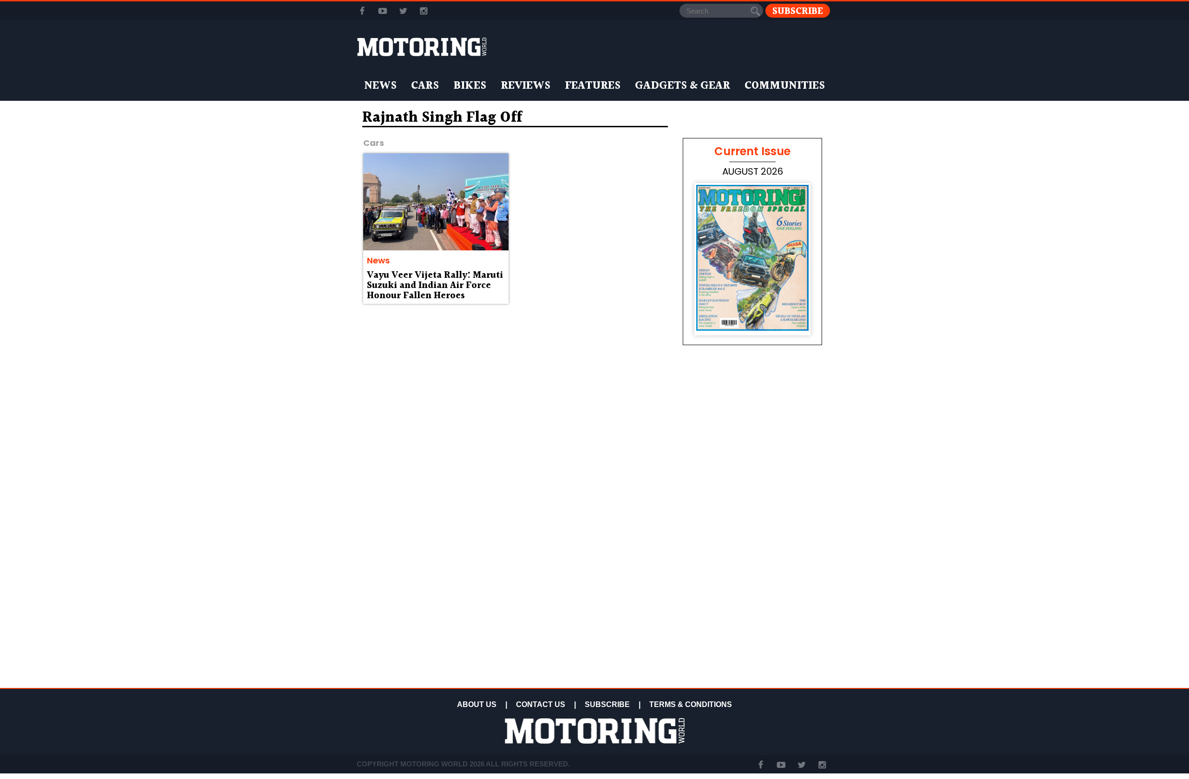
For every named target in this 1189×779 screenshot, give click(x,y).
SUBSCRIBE (607, 704)
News (380, 86)
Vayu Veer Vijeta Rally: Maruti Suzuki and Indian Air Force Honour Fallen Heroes (435, 285)
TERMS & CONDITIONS (690, 704)
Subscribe (797, 11)
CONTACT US (540, 704)
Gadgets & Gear (682, 86)
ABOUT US (477, 704)
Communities (785, 86)
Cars (425, 86)
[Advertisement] (752, 619)
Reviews (525, 86)
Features (593, 86)
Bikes (469, 86)
